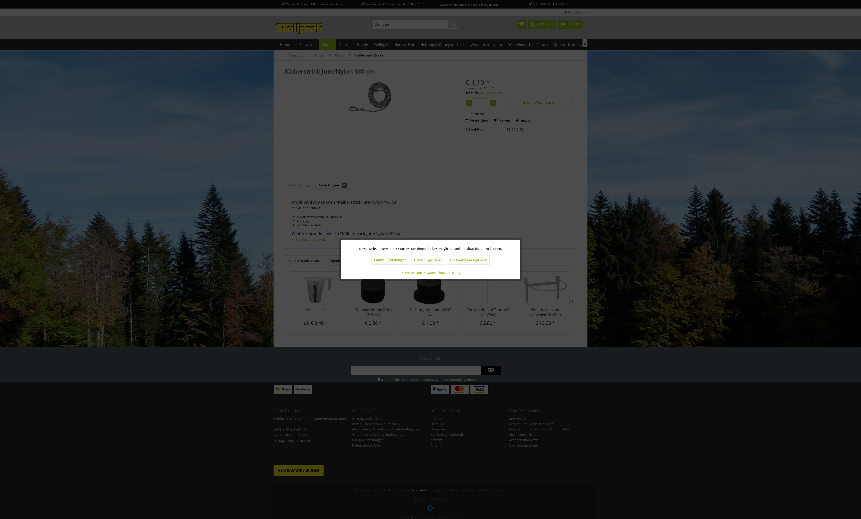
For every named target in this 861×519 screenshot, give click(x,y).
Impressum (413, 272)
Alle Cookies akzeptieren (468, 260)
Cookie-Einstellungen (390, 260)
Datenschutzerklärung (443, 272)
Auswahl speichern (428, 260)
